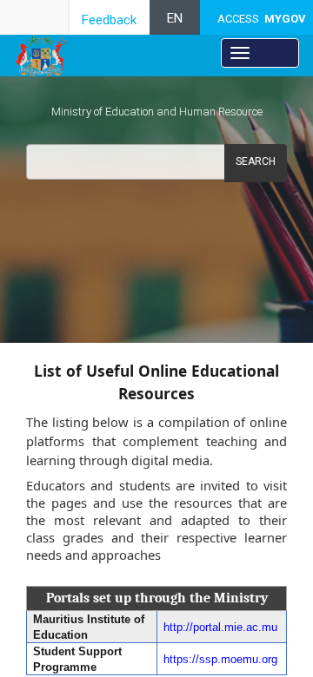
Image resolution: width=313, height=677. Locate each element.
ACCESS (261, 18)
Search (256, 161)
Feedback (109, 20)
